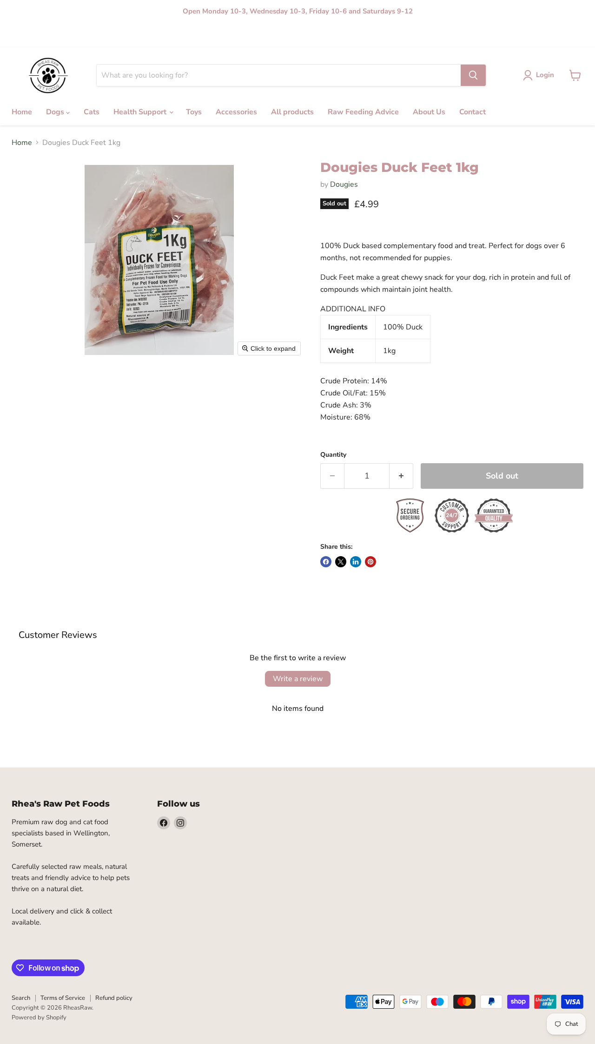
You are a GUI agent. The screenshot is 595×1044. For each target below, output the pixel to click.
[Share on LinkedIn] (355, 561)
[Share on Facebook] (325, 561)
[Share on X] (340, 561)
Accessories (172, 35)
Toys (140, 35)
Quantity (333, 455)
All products (214, 35)
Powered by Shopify (39, 1017)
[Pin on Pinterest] (370, 561)
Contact (350, 35)
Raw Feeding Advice (268, 35)
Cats (67, 35)
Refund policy (113, 998)
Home (20, 35)
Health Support (104, 35)
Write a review (298, 679)
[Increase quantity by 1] (401, 476)
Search (21, 998)
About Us (317, 35)
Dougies (344, 184)
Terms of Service (62, 998)
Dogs (44, 35)
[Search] (473, 75)
